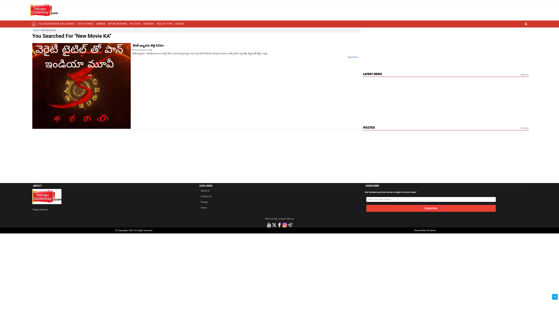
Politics (135, 23)
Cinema (100, 23)
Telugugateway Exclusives (56, 23)
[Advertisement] (446, 48)
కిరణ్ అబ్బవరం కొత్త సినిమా (148, 45)
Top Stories (85, 23)
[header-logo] (44, 10)
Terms (204, 207)
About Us (205, 190)
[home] (33, 23)
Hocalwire (431, 230)
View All (525, 75)
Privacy (204, 202)
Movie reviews (117, 23)
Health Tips (164, 23)
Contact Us (206, 196)
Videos (179, 23)
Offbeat (148, 23)
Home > (37, 30)
